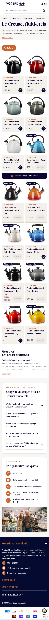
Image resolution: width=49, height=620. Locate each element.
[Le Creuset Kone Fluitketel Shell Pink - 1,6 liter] (13, 234)
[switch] (44, 617)
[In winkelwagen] (20, 90)
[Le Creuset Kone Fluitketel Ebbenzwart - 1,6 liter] (13, 192)
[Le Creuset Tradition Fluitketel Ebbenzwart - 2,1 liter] (13, 272)
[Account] (41, 4)
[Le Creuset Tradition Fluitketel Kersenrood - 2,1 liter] (13, 315)
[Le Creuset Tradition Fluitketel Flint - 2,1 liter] (36, 272)
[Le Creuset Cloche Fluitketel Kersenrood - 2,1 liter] (36, 65)
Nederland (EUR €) (13, 595)
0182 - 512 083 (12, 563)
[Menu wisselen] (3, 4)
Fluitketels (27, 18)
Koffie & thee (15, 18)
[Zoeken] (43, 10)
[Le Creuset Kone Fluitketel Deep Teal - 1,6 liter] (36, 144)
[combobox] (24, 11)
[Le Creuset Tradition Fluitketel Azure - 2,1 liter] (36, 234)
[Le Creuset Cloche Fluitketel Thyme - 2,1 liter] (36, 106)
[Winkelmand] (45, 4)
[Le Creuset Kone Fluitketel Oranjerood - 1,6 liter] (36, 192)
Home (4, 18)
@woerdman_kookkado (16, 573)
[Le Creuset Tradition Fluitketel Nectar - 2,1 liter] (36, 315)
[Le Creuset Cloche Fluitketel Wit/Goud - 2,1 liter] (13, 144)
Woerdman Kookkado (17, 603)
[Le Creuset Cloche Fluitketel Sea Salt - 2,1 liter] (13, 106)
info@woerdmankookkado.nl (18, 568)
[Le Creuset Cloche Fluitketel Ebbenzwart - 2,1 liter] (13, 65)
